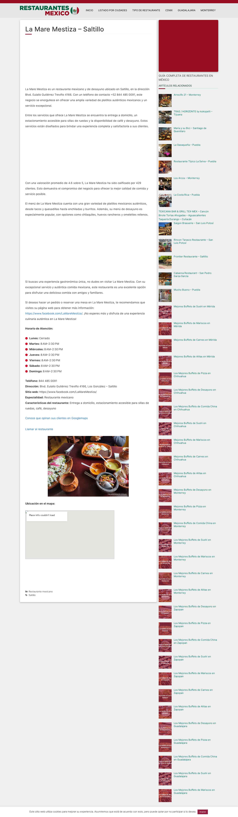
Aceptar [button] (202, 812)
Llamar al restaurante (39, 429)
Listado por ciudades (112, 10)
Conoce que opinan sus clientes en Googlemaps (56, 418)
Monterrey (208, 10)
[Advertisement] (88, 62)
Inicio (89, 10)
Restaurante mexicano (41, 591)
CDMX (169, 10)
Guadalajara (186, 10)
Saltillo (32, 595)
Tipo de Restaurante (146, 10)
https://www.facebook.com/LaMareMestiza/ (53, 313)
